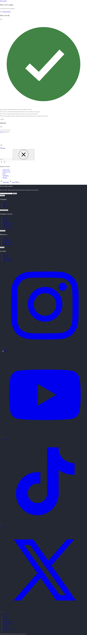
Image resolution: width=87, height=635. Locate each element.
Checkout (7, 131)
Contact (4, 203)
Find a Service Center (7, 227)
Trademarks (5, 627)
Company (2, 195)
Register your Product (7, 260)
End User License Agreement (8, 629)
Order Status (5, 256)
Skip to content (3, 1)
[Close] (1, 11)
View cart (2, 131)
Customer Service (4, 210)
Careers (4, 205)
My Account (5, 254)
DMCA (4, 630)
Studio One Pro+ (6, 169)
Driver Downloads (7, 244)
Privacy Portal (5, 617)
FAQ (4, 207)
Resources (3, 230)
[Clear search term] (23, 154)
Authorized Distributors (8, 223)
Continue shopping (6, 11)
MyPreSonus (5, 238)
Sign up (14, 193)
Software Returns (6, 225)
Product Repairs (6, 240)
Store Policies (6, 217)
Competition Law (6, 625)
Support (4, 219)
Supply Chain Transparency (8, 623)
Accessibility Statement (7, 621)
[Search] (1, 146)
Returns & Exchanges (7, 258)
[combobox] (6, 159)
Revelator (5, 177)
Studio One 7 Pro (6, 171)
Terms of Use (5, 619)
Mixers (4, 173)
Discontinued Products (7, 242)
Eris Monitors (6, 175)
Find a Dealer (6, 221)
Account (2, 247)
